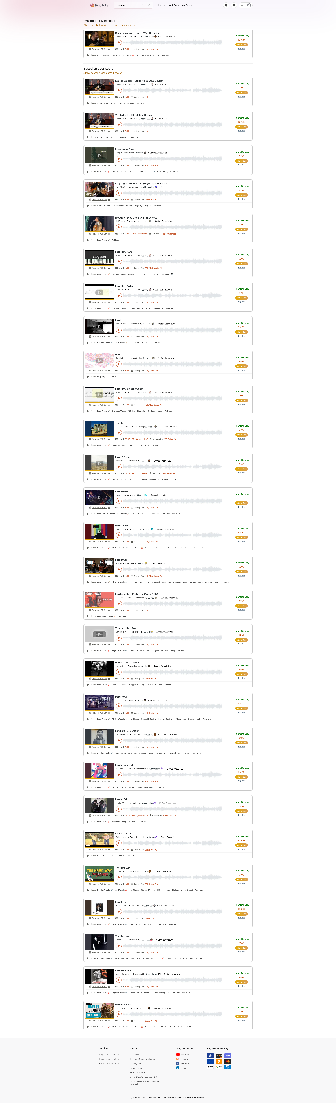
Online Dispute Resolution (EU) (144, 1076)
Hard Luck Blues (124, 970)
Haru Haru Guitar (124, 286)
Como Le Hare (123, 833)
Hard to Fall (121, 799)
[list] (242, 5)
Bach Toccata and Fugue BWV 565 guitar (137, 32)
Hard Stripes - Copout (127, 662)
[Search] (149, 5)
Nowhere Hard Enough (127, 730)
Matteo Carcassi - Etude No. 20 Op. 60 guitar (139, 80)
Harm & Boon (122, 457)
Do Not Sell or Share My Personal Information (144, 1082)
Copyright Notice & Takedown (143, 1059)
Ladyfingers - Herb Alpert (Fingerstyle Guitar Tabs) (142, 183)
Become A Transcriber (109, 1063)
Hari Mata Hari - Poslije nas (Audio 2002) (136, 594)
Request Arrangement (109, 1054)
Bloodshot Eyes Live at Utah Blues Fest (136, 217)
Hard (118, 320)
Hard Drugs (121, 559)
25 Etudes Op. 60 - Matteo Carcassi (134, 115)
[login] (249, 5)
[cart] (234, 5)
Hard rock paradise (125, 765)
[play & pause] (119, 42)
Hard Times (121, 525)
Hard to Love (122, 901)
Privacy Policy (136, 1068)
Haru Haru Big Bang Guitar (129, 388)
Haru (117, 354)
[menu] (86, 5)
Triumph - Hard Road (126, 628)
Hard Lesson (122, 491)
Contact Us (135, 1054)
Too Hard (120, 422)
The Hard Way (122, 867)
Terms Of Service (137, 1072)
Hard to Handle (123, 1004)
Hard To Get (121, 696)
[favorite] (226, 5)
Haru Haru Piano (123, 251)
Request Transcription (109, 1059)
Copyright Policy (137, 1063)
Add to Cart (241, 45)
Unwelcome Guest (125, 149)
